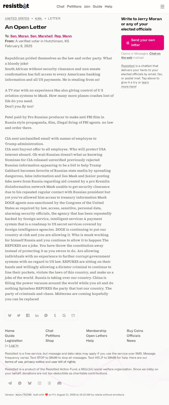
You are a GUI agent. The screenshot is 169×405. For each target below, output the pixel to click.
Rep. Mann (63, 36)
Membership (96, 331)
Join (87, 6)
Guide (97, 6)
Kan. (38, 18)
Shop (50, 341)
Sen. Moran (19, 36)
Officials (133, 336)
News (131, 341)
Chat (61, 6)
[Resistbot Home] (16, 9)
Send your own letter (143, 42)
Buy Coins (135, 331)
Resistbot (128, 66)
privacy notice (34, 361)
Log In (14, 346)
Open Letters (96, 336)
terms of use (14, 361)
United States (17, 18)
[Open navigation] (162, 6)
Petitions (74, 6)
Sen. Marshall (41, 36)
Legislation (13, 341)
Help (108, 6)
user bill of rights (63, 361)
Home (9, 331)
